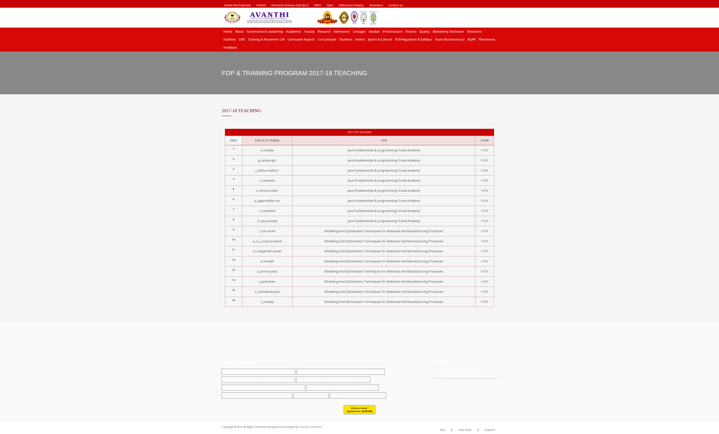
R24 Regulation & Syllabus (413, 39)
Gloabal (374, 31)
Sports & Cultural (380, 39)
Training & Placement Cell (266, 39)
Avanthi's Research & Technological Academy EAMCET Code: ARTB (333, 379)
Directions (474, 31)
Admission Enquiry (351, 5)
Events (360, 39)
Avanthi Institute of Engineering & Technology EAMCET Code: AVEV (258, 379)
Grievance (376, 5)
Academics (293, 31)
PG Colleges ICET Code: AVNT (311, 395)
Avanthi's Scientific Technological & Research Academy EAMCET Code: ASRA (263, 387)
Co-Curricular (327, 39)
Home (227, 31)
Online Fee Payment (237, 5)
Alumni (261, 5)
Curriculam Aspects (301, 39)
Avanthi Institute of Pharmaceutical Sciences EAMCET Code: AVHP (342, 387)
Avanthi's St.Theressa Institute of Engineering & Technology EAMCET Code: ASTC (341, 371)
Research (324, 31)
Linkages (359, 31)
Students (345, 39)
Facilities (229, 39)
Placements (487, 39)
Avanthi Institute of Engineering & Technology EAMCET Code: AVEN (258, 371)
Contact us (396, 5)
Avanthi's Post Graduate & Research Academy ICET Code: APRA (257, 395)
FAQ (442, 430)
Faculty (309, 31)
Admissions (342, 31)
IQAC (330, 5)
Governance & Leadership (265, 31)
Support (490, 430)
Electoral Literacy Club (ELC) (290, 5)
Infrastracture (392, 31)
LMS (242, 39)
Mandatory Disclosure (448, 31)
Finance (410, 31)
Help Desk (465, 430)
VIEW (484, 150)
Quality (424, 31)
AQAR (471, 39)
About (239, 31)
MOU (317, 5)
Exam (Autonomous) (449, 39)
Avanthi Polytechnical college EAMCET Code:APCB (358, 395)
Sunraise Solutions (310, 427)
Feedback (230, 47)
